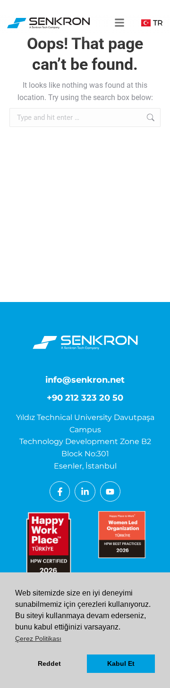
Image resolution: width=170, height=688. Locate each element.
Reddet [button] (49, 663)
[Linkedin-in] (85, 491)
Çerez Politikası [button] (38, 638)
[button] (116, 22)
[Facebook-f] (60, 491)
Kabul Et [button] (121, 663)
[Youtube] (110, 491)
